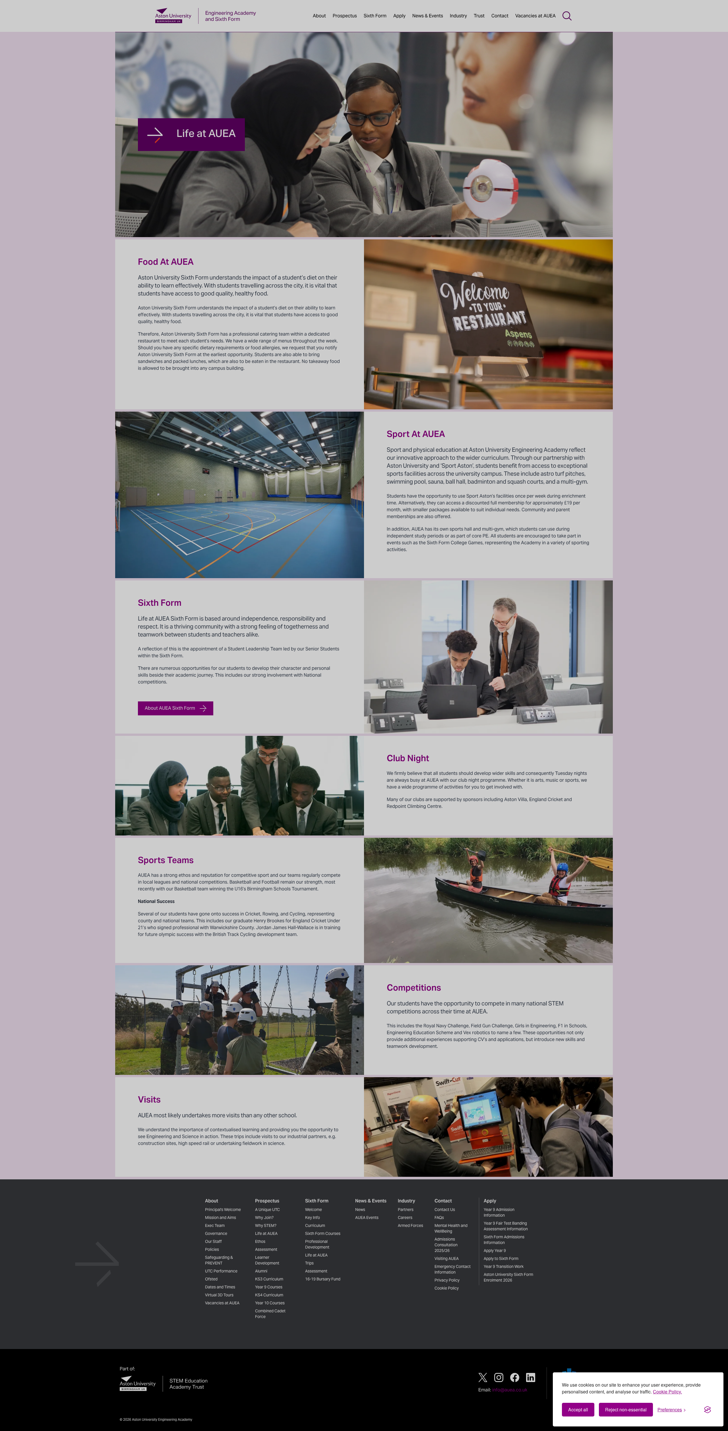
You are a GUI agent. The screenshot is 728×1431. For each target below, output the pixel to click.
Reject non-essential (626, 1409)
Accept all (578, 1409)
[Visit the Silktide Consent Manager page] (707, 1409)
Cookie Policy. (667, 1391)
